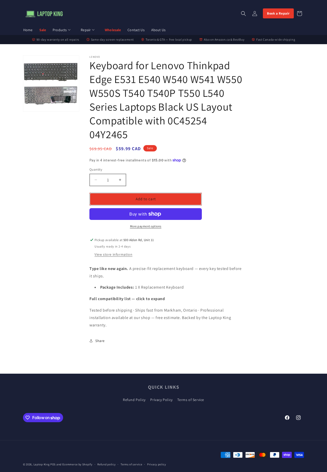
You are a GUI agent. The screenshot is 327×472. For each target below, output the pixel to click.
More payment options (145, 226)
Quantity (95, 169)
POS (53, 464)
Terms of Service (190, 399)
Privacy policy (156, 464)
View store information (113, 254)
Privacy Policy (161, 399)
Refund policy (106, 464)
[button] (63, 30)
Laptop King (41, 464)
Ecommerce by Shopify (77, 464)
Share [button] (100, 340)
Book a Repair (278, 13)
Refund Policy (134, 399)
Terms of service (131, 464)
